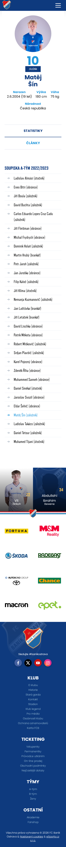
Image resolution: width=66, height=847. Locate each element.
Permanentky (33, 751)
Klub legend (33, 709)
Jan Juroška (27, 273)
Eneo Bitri (26, 187)
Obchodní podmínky (33, 766)
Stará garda (33, 694)
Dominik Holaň (28, 246)
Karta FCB (33, 728)
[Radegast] (49, 557)
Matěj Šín (26, 415)
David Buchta (28, 205)
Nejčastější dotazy (33, 770)
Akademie (33, 817)
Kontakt (33, 699)
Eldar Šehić (27, 406)
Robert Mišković (30, 344)
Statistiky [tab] (33, 130)
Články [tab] (33, 143)
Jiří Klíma (25, 290)
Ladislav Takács (29, 423)
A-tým (33, 789)
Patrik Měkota (28, 335)
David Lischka (28, 326)
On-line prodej (33, 761)
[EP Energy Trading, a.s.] (49, 606)
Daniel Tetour (28, 432)
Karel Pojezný (28, 361)
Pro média (33, 713)
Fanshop (33, 822)
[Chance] (49, 581)
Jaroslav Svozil (29, 397)
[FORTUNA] (16, 532)
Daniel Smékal (28, 388)
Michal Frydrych (29, 237)
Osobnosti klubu (33, 718)
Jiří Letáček (26, 317)
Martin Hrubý (27, 255)
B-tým (33, 794)
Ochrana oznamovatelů (33, 723)
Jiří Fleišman (28, 228)
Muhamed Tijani (29, 441)
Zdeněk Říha (27, 370)
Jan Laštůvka (27, 308)
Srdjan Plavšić (29, 352)
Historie (33, 690)
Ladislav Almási (29, 178)
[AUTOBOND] (16, 581)
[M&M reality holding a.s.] (49, 532)
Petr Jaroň (26, 264)
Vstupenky (33, 746)
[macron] (16, 606)
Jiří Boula (25, 196)
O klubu (33, 685)
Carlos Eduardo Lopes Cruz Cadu (33, 216)
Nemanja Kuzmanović (33, 299)
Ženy (33, 798)
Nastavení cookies (31, 836)
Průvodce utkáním (33, 756)
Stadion (33, 704)
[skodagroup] (16, 557)
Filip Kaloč (26, 281)
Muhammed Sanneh (32, 379)
